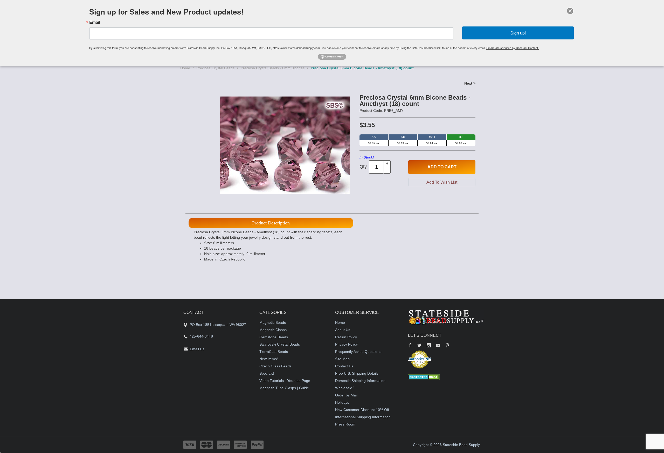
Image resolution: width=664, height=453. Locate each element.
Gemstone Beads (273, 337)
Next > (469, 83)
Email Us (197, 349)
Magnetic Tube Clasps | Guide (284, 388)
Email (94, 22)
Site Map (342, 359)
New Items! (268, 359)
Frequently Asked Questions (358, 351)
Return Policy (346, 337)
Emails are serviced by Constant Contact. (512, 48)
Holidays (342, 402)
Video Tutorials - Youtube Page (284, 381)
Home (185, 68)
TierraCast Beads (273, 351)
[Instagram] (429, 346)
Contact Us (344, 366)
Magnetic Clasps (273, 330)
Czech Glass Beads (275, 366)
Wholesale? (344, 388)
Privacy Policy (346, 344)
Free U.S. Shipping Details (356, 373)
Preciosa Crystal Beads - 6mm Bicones (273, 68)
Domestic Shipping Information (360, 381)
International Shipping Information (363, 417)
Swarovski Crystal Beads (279, 344)
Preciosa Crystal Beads (215, 68)
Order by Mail (346, 395)
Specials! (266, 373)
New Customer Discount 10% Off (362, 410)
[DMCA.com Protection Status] (424, 377)
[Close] (570, 11)
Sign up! (518, 33)
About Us (342, 330)
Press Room (345, 424)
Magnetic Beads (272, 322)
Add (442, 167)
